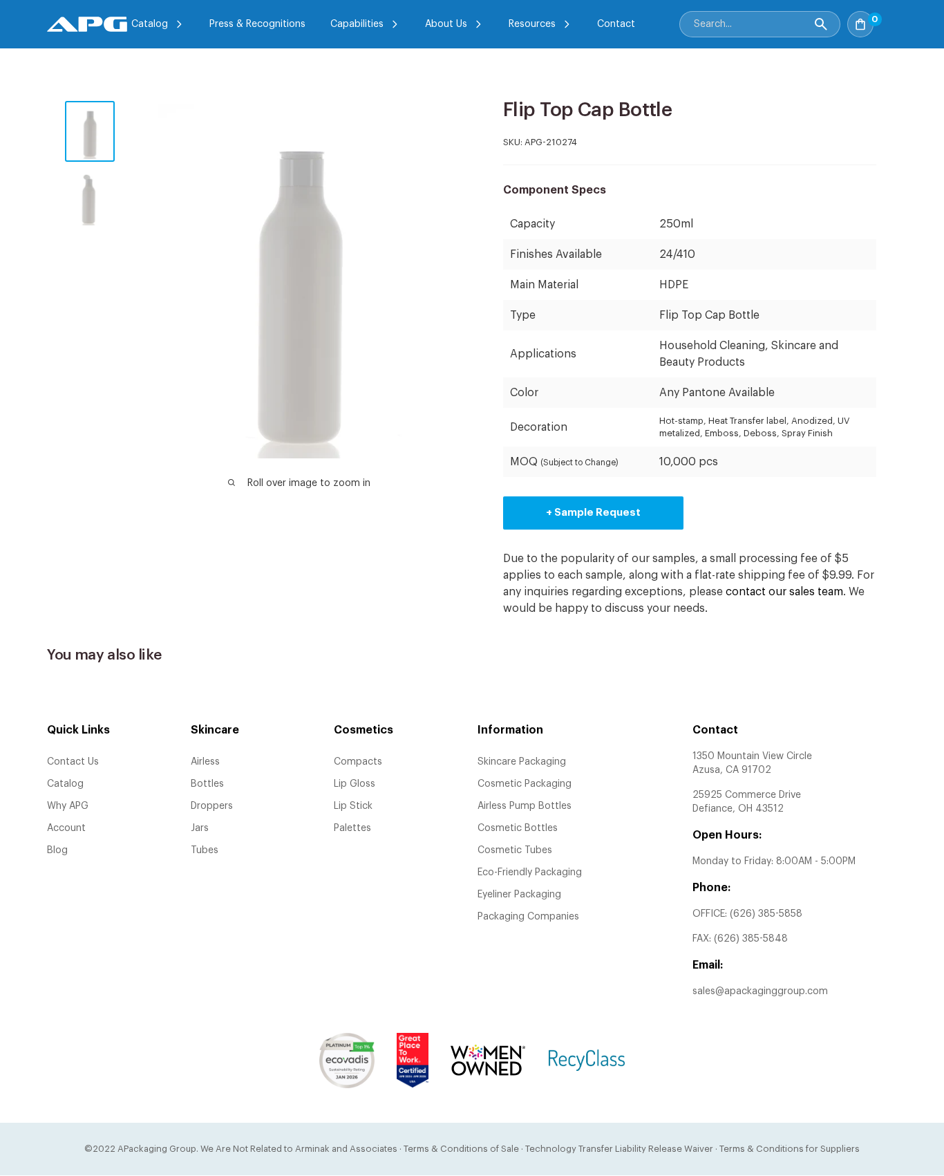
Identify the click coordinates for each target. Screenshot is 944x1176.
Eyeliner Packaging (519, 894)
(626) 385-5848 (751, 939)
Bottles (207, 784)
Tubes (204, 850)
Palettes (352, 828)
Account (66, 828)
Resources (532, 24)
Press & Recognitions (257, 24)
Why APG (67, 806)
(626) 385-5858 (766, 914)
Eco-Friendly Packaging (530, 872)
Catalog (149, 24)
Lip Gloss (354, 784)
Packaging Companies (528, 917)
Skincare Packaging (522, 762)
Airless (205, 762)
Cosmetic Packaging (525, 784)
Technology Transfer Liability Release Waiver (619, 1148)
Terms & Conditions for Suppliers (789, 1148)
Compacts (358, 762)
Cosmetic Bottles (518, 828)
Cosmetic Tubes (515, 850)
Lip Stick (353, 806)
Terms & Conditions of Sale (461, 1148)
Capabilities (357, 24)
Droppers (212, 806)
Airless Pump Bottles (525, 806)
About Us (446, 24)
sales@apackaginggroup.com (760, 991)
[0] (888, 20)
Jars (200, 828)
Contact (616, 24)
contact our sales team (784, 591)
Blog (57, 850)
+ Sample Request (593, 512)
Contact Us (73, 762)
